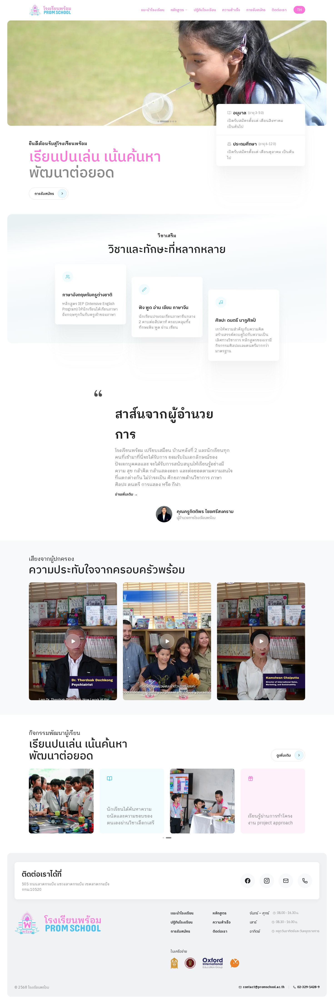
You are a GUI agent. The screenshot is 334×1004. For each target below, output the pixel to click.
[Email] (286, 880)
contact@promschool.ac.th (263, 987)
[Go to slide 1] (158, 121)
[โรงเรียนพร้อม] (58, 923)
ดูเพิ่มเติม (284, 755)
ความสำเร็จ (231, 10)
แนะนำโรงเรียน (153, 10)
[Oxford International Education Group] (212, 963)
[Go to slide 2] (164, 121)
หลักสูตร (177, 10)
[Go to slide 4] (173, 121)
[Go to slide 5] (176, 121)
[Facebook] (247, 880)
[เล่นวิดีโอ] (73, 641)
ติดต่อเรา (279, 10)
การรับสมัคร (256, 10)
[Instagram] (266, 880)
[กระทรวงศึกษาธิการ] (174, 963)
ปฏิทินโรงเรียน (205, 10)
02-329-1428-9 (308, 987)
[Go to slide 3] (171, 121)
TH (299, 10)
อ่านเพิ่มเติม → (126, 494)
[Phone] (305, 880)
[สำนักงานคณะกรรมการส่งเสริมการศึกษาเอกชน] (190, 963)
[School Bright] (234, 963)
